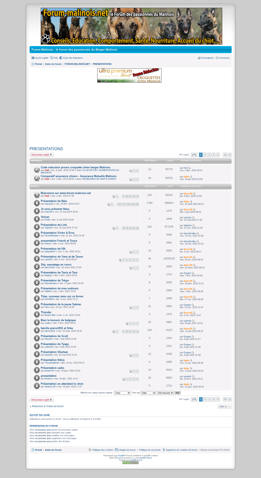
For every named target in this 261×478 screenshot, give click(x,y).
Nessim (48, 339)
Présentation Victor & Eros (57, 232)
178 (127, 204)
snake (48, 323)
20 (130, 228)
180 (136, 204)
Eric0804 (49, 299)
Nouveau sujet (40, 154)
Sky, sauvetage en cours (56, 264)
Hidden (48, 291)
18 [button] (225, 155)
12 (134, 196)
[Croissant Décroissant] (165, 392)
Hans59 (48, 211)
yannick (187, 217)
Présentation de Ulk (53, 248)
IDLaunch (119, 458)
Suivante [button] (230, 155)
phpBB (121, 455)
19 (127, 228)
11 (130, 196)
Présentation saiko (52, 367)
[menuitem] (150, 450)
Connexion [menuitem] (224, 58)
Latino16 (49, 347)
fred (186, 168)
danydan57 (50, 251)
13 (137, 196)
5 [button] (218, 155)
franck (48, 243)
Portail (38, 64)
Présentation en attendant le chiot (62, 383)
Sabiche (49, 227)
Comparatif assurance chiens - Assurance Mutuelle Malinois (78, 176)
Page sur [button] (194, 155)
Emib (47, 219)
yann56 (48, 259)
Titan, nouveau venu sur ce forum (62, 296)
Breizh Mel (50, 315)
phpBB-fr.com (136, 460)
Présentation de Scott (54, 336)
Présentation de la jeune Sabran (61, 304)
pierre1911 (50, 267)
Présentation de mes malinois (60, 288)
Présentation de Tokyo (55, 280)
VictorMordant (52, 235)
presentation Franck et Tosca (59, 240)
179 (132, 204)
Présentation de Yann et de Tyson (62, 256)
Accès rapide (41, 58)
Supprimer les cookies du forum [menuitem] (181, 450)
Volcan (45, 216)
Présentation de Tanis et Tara (59, 272)
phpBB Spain (145, 458)
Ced (47, 170)
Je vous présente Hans (55, 208)
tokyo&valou (190, 233)
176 (119, 204)
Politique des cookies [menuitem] (102, 450)
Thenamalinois (52, 362)
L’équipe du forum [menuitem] (127, 450)
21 (134, 228)
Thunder (46, 312)
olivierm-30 (50, 386)
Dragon (187, 273)
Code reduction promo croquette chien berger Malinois (75, 167)
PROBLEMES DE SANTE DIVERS (99, 179)
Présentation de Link (54, 224)
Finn (47, 307)
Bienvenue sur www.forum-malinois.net (66, 193)
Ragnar (48, 275)
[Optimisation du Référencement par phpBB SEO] (130, 463)
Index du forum (53, 450)
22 (137, 228)
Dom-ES (188, 193)
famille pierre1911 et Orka (57, 328)
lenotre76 (49, 370)
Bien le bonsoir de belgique (58, 320)
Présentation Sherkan (54, 352)
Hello (186, 176)
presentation (48, 375)
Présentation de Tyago (55, 344)
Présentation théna (52, 359)
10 (127, 196)
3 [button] (209, 155)
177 (123, 204)
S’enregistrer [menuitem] (207, 58)
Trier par (136, 392)
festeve (48, 378)
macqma (49, 204)
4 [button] (213, 155)
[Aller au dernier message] (189, 168)
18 (124, 228)
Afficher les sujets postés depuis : (97, 392)
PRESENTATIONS (46, 148)
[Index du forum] (132, 43)
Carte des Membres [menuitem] (73, 58)
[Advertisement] (131, 114)
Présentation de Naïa (54, 201)
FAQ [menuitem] (55, 58)
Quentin (48, 355)
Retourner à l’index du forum (48, 406)
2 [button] (205, 155)
